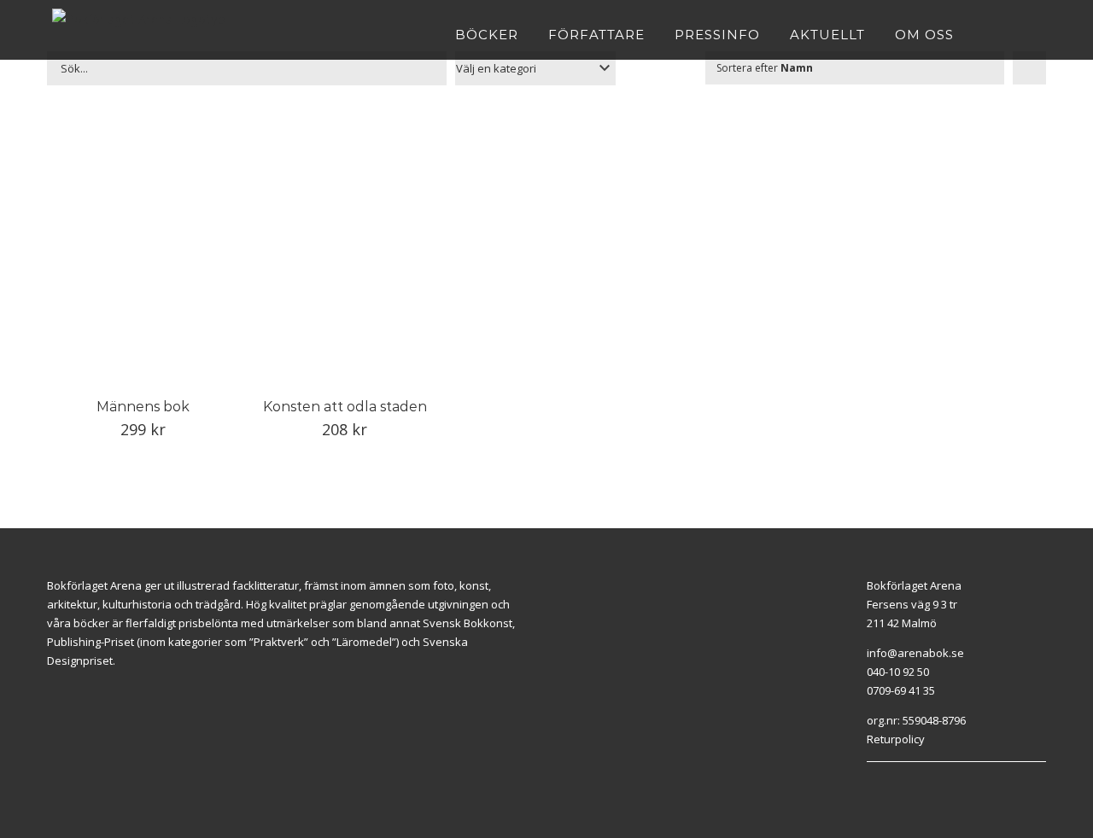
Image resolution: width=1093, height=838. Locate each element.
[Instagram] (890, 783)
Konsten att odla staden (345, 407)
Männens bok (143, 407)
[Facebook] (871, 783)
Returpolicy (896, 739)
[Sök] (1036, 34)
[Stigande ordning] (1029, 67)
